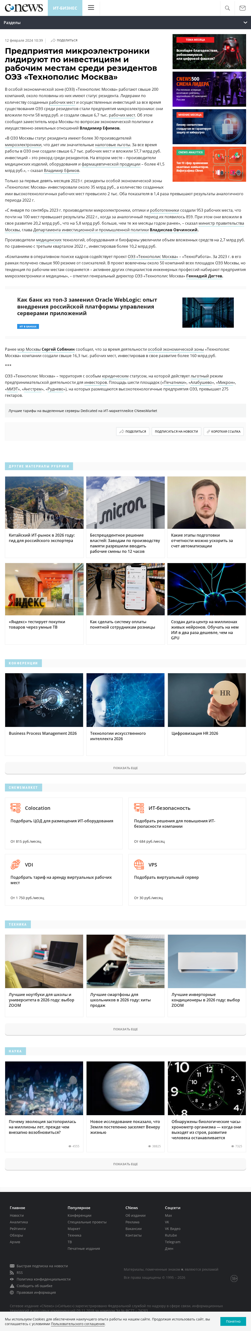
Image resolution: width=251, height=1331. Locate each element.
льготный (200, 376)
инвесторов (95, 382)
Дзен (169, 1248)
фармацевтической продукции (111, 164)
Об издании (136, 1215)
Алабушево (201, 382)
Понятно (233, 1321)
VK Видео (172, 1228)
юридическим (115, 376)
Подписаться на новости (176, 431)
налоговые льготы (112, 144)
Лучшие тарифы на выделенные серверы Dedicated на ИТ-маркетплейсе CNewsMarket (83, 410)
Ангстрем (33, 389)
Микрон (225, 382)
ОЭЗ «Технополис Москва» (153, 256)
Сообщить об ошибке (34, 1285)
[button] (227, 8)
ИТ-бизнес (65, 8)
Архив (15, 1242)
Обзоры (16, 1235)
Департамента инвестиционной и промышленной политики (91, 230)
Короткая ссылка (225, 431)
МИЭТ (12, 389)
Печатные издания (84, 1248)
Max (168, 1215)
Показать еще (125, 768)
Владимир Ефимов (61, 170)
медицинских (49, 240)
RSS (20, 1272)
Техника (74, 1235)
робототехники (164, 210)
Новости (17, 1215)
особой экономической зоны (176, 349)
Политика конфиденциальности (44, 1279)
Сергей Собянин (58, 349)
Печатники (174, 382)
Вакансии (134, 1228)
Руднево (55, 389)
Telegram (172, 1242)
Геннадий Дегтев (204, 276)
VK (167, 1222)
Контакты (134, 1235)
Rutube (171, 1235)
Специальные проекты (87, 1222)
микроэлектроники (23, 144)
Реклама (132, 1222)
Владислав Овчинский (174, 230)
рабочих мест (62, 102)
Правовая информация (36, 1292)
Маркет (74, 1228)
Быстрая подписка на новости (42, 1266)
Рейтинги (18, 1228)
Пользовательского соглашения (78, 1323)
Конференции (79, 1215)
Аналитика (19, 1222)
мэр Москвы (29, 349)
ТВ (70, 1242)
